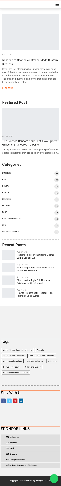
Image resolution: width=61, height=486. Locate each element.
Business (6, 173)
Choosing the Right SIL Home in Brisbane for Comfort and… (33, 282)
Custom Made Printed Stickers (15, 373)
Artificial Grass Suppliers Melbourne (17, 350)
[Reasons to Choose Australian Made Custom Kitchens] (30, 32)
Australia (40, 350)
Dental (5, 186)
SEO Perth (10, 448)
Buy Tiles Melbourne (35, 361)
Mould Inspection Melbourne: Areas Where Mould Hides (35, 269)
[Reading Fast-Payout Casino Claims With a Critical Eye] (8, 255)
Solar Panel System (33, 367)
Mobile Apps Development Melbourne (21, 465)
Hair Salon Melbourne (12, 367)
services (6, 199)
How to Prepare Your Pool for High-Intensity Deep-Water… (35, 294)
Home (5, 179)
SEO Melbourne (12, 437)
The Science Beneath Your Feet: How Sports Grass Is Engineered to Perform (29, 142)
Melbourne (52, 361)
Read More (8, 88)
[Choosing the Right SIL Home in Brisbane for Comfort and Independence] (8, 280)
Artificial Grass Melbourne (13, 356)
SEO (4, 225)
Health (5, 192)
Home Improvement (11, 218)
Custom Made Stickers (12, 361)
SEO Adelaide (11, 443)
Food (4, 212)
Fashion (6, 205)
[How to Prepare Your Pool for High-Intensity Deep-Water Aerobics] (8, 293)
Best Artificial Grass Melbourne (41, 356)
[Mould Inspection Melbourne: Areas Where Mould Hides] (8, 267)
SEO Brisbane (11, 454)
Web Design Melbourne (15, 460)
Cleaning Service (10, 231)
